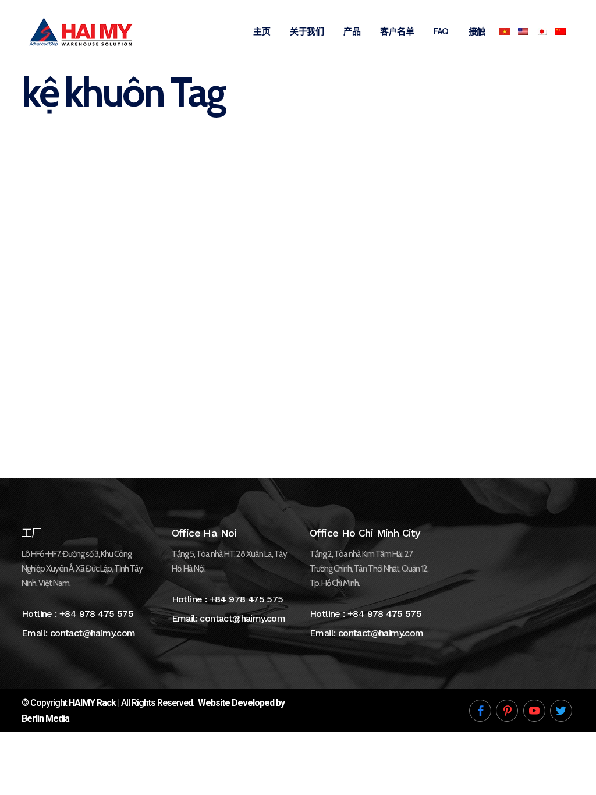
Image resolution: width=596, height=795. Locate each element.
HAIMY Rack (92, 702)
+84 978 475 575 (96, 613)
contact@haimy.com (93, 632)
